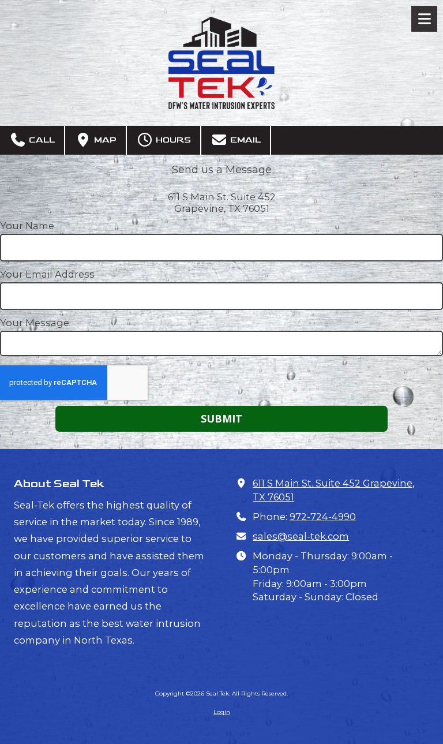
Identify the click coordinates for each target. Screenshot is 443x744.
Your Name (27, 225)
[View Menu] (424, 19)
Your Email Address (47, 274)
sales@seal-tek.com (301, 536)
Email (244, 139)
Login (221, 712)
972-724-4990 (323, 516)
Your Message (34, 322)
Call (41, 139)
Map (104, 139)
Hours (172, 139)
